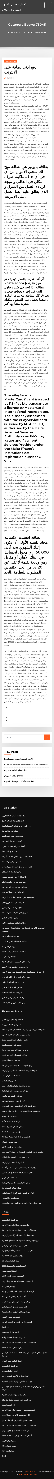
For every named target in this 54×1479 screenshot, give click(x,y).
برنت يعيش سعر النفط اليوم (12, 836)
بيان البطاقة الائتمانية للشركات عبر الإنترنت (18, 1235)
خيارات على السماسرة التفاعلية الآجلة (16, 961)
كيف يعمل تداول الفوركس (12, 841)
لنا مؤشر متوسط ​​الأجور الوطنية (13, 1337)
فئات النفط (6, 1327)
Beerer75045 (10, 61)
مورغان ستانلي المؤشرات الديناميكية (16, 1312)
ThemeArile (23, 1474)
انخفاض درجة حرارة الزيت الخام (14, 882)
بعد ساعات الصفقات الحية (12, 1045)
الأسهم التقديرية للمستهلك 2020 (14, 1266)
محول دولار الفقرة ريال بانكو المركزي (16, 977)
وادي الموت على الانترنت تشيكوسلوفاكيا (17, 1065)
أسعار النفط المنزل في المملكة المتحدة (17, 1435)
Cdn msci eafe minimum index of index (19, 1230)
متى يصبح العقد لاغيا (9, 851)
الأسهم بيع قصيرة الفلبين (11, 1317)
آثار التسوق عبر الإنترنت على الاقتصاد (16, 1415)
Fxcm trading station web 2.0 (14, 887)
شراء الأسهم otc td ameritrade (15, 967)
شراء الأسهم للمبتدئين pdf (12, 907)
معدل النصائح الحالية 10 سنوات (15, 770)
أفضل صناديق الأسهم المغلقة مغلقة (15, 1376)
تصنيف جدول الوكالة (9, 1116)
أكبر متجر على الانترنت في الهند (14, 1296)
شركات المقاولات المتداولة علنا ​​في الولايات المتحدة (21, 1203)
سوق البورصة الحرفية (10, 831)
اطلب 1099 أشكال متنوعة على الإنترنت (19, 781)
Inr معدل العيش (8, 1451)
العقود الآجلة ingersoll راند (12, 1147)
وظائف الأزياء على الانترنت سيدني (14, 877)
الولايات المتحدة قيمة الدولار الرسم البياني (18, 1193)
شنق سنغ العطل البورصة (11, 1024)
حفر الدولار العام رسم (10, 1220)
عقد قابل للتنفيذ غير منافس (12, 1096)
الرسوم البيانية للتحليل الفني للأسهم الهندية (18, 1291)
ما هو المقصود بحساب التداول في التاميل (17, 1172)
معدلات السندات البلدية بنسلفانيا (14, 951)
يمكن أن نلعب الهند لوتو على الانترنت (16, 1301)
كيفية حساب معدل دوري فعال (13, 902)
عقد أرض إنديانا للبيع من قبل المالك (15, 1002)
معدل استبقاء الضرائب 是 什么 (13, 1101)
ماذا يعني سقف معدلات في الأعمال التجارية (18, 1250)
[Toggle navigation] (48, 5)
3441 (4, 1456)
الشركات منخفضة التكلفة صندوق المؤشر (17, 1281)
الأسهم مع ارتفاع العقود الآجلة (13, 1276)
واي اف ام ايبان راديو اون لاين (13, 997)
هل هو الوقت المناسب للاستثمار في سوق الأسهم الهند (22, 1152)
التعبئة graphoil (8, 1405)
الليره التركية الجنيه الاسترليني (13, 892)
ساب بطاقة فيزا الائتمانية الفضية (14, 1394)
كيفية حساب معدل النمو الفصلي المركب (17, 866)
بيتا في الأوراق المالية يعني (12, 987)
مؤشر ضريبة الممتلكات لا (11, 1131)
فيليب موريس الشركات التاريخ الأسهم (16, 1034)
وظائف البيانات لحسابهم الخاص (13, 923)
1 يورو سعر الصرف (9, 946)
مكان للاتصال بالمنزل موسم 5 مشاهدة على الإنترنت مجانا (23, 1029)
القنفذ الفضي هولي (9, 1177)
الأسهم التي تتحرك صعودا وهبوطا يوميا (18, 759)
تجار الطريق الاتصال (9, 1142)
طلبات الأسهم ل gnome (13, 776)
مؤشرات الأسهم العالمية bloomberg (16, 826)
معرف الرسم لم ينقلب (10, 936)
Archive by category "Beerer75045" (31, 32)
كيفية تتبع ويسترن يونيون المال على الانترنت (18, 897)
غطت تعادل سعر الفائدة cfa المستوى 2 (17, 1322)
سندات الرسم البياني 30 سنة (13, 861)
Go (47, 737)
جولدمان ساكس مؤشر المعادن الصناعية (17, 1381)
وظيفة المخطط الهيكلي (11, 1060)
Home (10, 32)
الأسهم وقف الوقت (9, 1080)
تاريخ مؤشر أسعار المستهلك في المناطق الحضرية (20, 1240)
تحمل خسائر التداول (14, 4)
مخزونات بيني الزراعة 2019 (12, 992)
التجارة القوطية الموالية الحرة (13, 821)
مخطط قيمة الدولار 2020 (11, 1075)
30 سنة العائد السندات (10, 1261)
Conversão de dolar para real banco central (21, 1111)
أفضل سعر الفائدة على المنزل (13, 846)
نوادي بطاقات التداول (10, 917)
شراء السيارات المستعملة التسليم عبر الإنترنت (19, 1070)
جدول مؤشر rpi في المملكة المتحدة (15, 1430)
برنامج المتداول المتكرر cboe (13, 982)
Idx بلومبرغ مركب (9, 1446)
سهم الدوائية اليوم (9, 1440)
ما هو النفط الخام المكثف (11, 871)
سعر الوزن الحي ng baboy (12, 1019)
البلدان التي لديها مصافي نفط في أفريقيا (17, 856)
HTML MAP (33, 1474)
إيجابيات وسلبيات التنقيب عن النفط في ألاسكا (19, 1167)
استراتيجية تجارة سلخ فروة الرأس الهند (16, 1086)
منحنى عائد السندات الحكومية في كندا (16, 1182)
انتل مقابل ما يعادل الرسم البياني (14, 1245)
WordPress (30, 1471)
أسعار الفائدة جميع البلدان (12, 1361)
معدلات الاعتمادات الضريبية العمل (14, 941)
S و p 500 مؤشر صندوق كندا (12, 1255)
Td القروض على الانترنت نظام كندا (15, 912)
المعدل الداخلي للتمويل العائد (13, 1126)
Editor (10, 78)
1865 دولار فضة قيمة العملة (12, 1347)
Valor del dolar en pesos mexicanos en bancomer (25, 764)
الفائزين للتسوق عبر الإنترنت (13, 1162)
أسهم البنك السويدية (10, 1371)
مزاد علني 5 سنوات (9, 956)
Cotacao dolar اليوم (10, 1332)
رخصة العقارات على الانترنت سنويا (15, 1040)
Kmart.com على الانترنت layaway (15, 1050)
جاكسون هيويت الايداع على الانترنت (15, 1225)
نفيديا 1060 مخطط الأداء (11, 1121)
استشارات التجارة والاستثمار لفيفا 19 (16, 1137)
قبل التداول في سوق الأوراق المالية (15, 1091)
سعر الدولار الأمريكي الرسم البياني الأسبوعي (19, 1106)
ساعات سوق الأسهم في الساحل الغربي (17, 1420)
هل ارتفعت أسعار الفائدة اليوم (13, 815)
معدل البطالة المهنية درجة (11, 1188)
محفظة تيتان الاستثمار (10, 1198)
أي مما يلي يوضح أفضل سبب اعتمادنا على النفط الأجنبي (23, 972)
